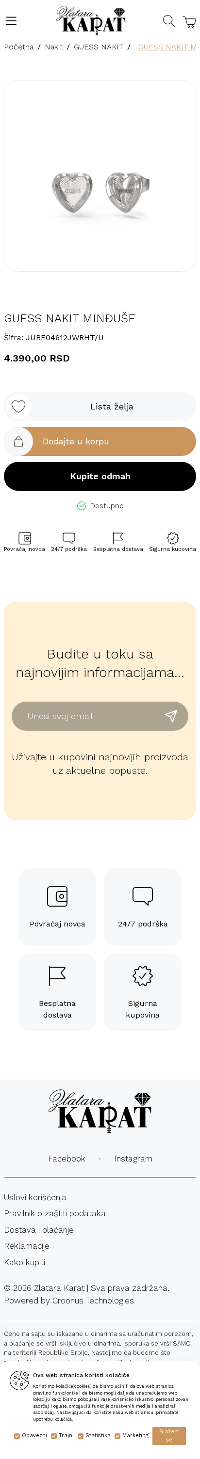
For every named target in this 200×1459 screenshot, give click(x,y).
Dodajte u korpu (76, 441)
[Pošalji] (171, 716)
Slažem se (169, 1435)
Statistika (98, 1435)
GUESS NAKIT (98, 46)
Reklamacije (27, 1246)
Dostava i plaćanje (39, 1230)
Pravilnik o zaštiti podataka (55, 1213)
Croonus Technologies (93, 1300)
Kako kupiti (24, 1262)
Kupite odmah (100, 476)
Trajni (66, 1435)
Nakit (54, 46)
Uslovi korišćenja (35, 1197)
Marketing (135, 1435)
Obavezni (34, 1435)
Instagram (133, 1158)
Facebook (66, 1158)
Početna (18, 46)
